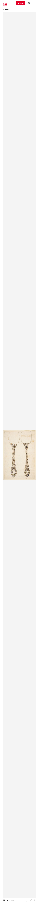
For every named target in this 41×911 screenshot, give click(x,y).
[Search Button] (29, 3)
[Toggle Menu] (34, 3)
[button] (19, 455)
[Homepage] (5, 3)
